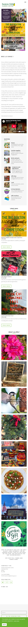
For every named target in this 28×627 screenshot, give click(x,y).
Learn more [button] (16, 621)
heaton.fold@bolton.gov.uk (10, 575)
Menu (25, 2)
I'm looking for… (14, 616)
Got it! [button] (4, 624)
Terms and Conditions (16, 558)
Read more (6, 247)
